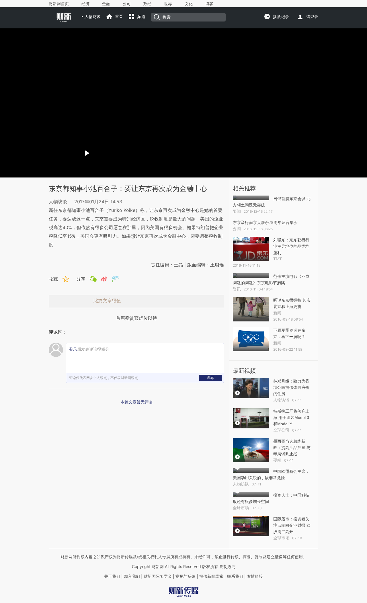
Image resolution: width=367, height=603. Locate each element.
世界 (168, 3)
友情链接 (255, 576)
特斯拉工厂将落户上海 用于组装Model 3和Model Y (291, 417)
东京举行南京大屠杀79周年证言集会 (265, 222)
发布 (210, 378)
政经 (147, 3)
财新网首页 (59, 3)
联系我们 (235, 576)
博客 (209, 3)
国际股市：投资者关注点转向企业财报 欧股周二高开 (292, 525)
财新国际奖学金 (157, 576)
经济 (85, 3)
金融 (106, 3)
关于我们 (112, 576)
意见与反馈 (185, 576)
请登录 (312, 16)
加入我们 (132, 576)
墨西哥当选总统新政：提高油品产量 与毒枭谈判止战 (292, 447)
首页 (119, 16)
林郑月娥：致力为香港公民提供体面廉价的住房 (291, 387)
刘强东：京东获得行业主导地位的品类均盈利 (291, 246)
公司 (127, 3)
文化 (189, 3)
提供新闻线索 (211, 576)
